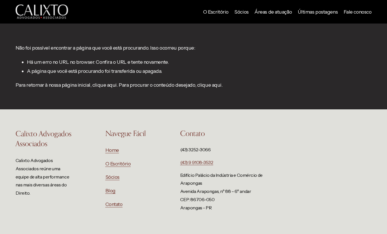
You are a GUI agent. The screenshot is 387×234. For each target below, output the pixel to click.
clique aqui (104, 85)
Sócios (241, 12)
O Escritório (216, 12)
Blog (110, 190)
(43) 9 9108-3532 (196, 162)
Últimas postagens (318, 12)
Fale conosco (358, 12)
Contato (114, 204)
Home (112, 150)
